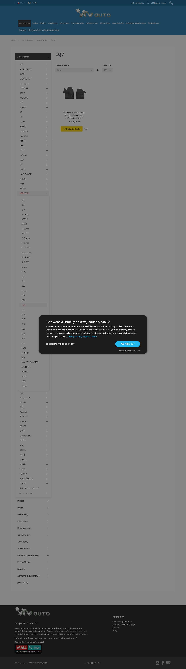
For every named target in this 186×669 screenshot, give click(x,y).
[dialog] (93, 334)
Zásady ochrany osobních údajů (82, 336)
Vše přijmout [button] (128, 343)
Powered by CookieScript (129, 351)
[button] (60, 343)
